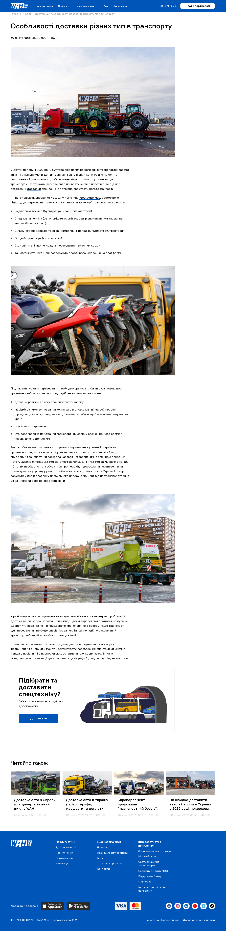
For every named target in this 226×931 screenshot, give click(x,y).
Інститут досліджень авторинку (152, 888)
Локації (102, 847)
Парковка (144, 881)
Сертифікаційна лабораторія (148, 863)
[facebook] (169, 906)
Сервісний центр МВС (153, 871)
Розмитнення (64, 852)
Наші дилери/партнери (112, 852)
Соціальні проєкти (109, 863)
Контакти (103, 868)
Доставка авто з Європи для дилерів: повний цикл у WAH (35, 804)
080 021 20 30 (168, 5)
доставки (34, 189)
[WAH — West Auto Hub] (30, 843)
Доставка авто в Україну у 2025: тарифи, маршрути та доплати (87, 804)
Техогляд (62, 863)
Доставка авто (66, 847)
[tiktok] (212, 906)
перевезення (50, 616)
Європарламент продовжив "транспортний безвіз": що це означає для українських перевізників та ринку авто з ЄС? (138, 804)
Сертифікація (64, 858)
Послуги (62, 5)
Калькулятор (121, 5)
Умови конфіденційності (163, 920)
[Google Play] (79, 906)
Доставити (38, 718)
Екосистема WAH (109, 842)
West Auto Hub (89, 197)
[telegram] (203, 906)
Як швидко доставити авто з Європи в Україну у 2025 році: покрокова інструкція (190, 804)
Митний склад (148, 856)
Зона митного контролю (154, 851)
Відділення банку (150, 876)
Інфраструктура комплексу (149, 843)
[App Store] (52, 906)
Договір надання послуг (199, 920)
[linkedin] (186, 906)
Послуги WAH (65, 842)
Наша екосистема (85, 5)
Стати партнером (197, 6)
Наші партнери (44, 5)
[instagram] (177, 906)
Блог (106, 5)
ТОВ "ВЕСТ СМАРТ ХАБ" (27, 920)
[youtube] (195, 906)
